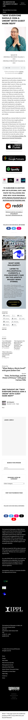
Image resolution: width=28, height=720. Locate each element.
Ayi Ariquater (10, 402)
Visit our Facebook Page (14, 493)
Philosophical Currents (7, 665)
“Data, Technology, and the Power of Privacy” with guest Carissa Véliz (14, 377)
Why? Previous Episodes (8, 662)
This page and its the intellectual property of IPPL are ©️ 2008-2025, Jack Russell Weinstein (13, 715)
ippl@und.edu (5, 636)
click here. (21, 71)
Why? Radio (5, 660)
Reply (17, 404)
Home (3, 656)
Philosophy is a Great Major (8, 671)
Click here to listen (13, 303)
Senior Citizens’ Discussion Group (10, 669)
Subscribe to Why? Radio (8, 667)
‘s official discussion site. (14, 215)
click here (20, 73)
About (3, 678)
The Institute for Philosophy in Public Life (10, 4)
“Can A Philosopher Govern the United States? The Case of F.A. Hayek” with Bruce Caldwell (6, 343)
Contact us (4, 675)
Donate (4, 658)
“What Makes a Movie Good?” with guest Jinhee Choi (14, 368)
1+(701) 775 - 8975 (6, 634)
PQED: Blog (5, 673)
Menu (23, 3)
